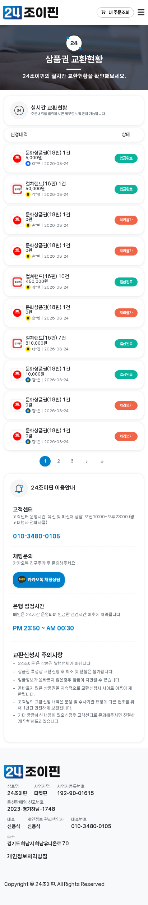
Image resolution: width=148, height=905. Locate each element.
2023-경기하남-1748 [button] (31, 809)
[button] (74, 110)
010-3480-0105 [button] (91, 826)
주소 (11, 836)
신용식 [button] (13, 826)
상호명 (13, 786)
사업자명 (42, 786)
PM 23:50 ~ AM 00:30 (43, 628)
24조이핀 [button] (17, 793)
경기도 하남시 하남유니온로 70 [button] (38, 843)
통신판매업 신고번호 (25, 802)
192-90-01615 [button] (75, 793)
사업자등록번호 (71, 786)
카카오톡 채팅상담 (43, 579)
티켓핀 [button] (40, 793)
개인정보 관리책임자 (45, 819)
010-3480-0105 (36, 536)
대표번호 (79, 819)
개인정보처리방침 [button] (27, 856)
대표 (11, 819)
